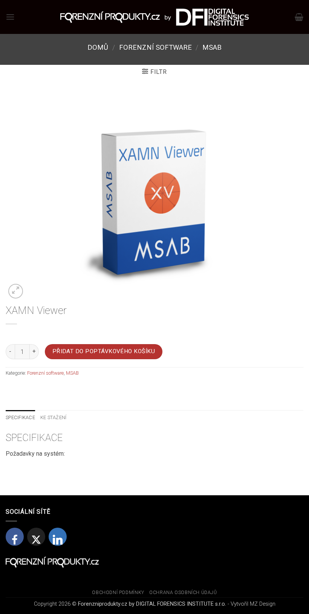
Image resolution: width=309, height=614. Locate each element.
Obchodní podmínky (118, 592)
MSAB (212, 47)
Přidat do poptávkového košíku (103, 351)
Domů (97, 47)
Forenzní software (155, 47)
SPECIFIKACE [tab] (20, 417)
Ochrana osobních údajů (183, 592)
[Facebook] (15, 537)
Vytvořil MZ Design (253, 604)
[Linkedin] (58, 537)
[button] (10, 17)
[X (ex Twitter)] (36, 537)
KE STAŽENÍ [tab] (53, 417)
